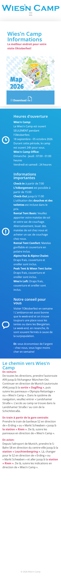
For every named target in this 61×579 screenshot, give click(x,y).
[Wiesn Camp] (30, 7)
